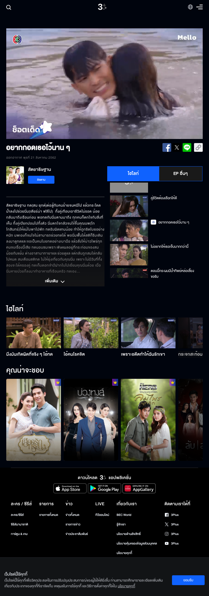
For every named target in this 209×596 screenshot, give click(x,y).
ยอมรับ (188, 580)
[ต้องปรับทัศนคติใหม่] (148, 420)
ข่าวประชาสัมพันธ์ (77, 534)
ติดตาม (41, 179)
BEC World (123, 515)
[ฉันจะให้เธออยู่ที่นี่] (33, 420)
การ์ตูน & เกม (19, 534)
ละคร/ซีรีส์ (17, 515)
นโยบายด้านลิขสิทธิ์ (128, 534)
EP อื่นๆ (180, 173)
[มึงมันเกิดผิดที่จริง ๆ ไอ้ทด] (33, 332)
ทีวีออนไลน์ (102, 515)
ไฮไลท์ (133, 173)
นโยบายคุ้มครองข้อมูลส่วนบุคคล (136, 543)
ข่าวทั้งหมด (72, 515)
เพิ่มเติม (52, 282)
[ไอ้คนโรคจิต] (91, 332)
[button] (45, 83)
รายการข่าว (73, 524)
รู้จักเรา (120, 524)
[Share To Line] (187, 147)
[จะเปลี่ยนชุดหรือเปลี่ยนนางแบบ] (91, 420)
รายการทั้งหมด (48, 515)
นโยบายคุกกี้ (124, 553)
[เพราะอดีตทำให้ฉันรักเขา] (148, 332)
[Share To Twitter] (177, 147)
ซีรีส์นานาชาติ (19, 524)
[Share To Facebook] (166, 147)
